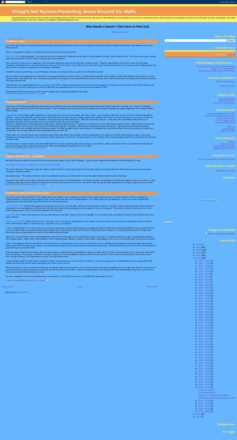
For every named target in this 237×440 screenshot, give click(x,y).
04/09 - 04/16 (204, 363)
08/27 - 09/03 (204, 309)
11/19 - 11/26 (204, 277)
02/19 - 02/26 (204, 382)
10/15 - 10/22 (204, 290)
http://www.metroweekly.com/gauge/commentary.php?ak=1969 (33, 165)
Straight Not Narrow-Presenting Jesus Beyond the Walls (74, 11)
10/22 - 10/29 (204, 288)
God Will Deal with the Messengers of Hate (27, 193)
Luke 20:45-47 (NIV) (14, 206)
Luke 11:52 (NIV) (13, 215)
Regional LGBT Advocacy (224, 148)
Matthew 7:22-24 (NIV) (16, 221)
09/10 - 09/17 (204, 304)
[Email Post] (48, 93)
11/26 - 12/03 (204, 274)
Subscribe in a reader (225, 170)
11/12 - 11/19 (204, 279)
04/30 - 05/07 (204, 355)
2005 (198, 414)
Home (80, 286)
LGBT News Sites (227, 144)
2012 (198, 244)
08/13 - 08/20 (204, 314)
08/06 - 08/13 (204, 317)
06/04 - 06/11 (204, 341)
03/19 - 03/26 (204, 371)
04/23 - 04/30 (204, 358)
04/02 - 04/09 (204, 366)
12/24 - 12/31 (204, 263)
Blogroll (232, 142)
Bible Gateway (229, 129)
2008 (198, 253)
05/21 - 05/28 (204, 347)
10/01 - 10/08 (204, 296)
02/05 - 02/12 (204, 387)
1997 (198, 417)
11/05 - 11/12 (204, 282)
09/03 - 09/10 (204, 306)
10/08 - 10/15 (204, 293)
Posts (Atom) (22, 292)
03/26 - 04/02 (204, 368)
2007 (198, 255)
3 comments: (42, 148)
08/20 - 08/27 (204, 312)
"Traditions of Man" (15, 41)
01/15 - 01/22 (204, 406)
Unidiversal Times (227, 86)
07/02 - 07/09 (204, 331)
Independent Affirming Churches (221, 113)
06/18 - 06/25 (204, 336)
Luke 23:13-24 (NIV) (15, 115)
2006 (198, 258)
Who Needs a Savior (120, 32)
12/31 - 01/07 (204, 261)
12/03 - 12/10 (204, 271)
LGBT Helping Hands (226, 120)
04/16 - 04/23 (204, 360)
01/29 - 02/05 (204, 401)
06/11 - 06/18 (204, 339)
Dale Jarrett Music (227, 98)
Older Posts (152, 286)
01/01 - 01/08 (204, 411)
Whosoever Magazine (225, 81)
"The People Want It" (16, 102)
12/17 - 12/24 (204, 266)
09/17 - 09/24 (204, 301)
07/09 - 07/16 (204, 328)
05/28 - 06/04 (204, 344)
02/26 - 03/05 (204, 379)
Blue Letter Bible (228, 131)
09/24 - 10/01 (204, 298)
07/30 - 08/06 (204, 320)
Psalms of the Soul (227, 101)
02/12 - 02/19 (204, 384)
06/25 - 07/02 (204, 333)
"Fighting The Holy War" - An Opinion (24, 156)
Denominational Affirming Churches (219, 116)
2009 (198, 250)
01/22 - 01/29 (204, 403)
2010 (198, 247)
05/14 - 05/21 (204, 349)
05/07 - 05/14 (204, 352)
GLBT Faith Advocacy (225, 118)
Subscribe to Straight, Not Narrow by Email (216, 159)
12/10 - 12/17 (204, 269)
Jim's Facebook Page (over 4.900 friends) (217, 71)
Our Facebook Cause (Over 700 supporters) (216, 66)
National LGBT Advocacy (224, 146)
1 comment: (41, 93)
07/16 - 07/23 (204, 325)
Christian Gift (231, 54)
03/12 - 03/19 (204, 374)
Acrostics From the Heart (224, 103)
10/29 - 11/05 (204, 285)
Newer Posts (7, 286)
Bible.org (231, 127)
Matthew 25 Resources (225, 122)
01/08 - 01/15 (204, 409)
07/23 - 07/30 (204, 323)
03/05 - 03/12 (204, 376)
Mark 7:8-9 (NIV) (13, 56)
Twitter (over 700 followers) (223, 68)
